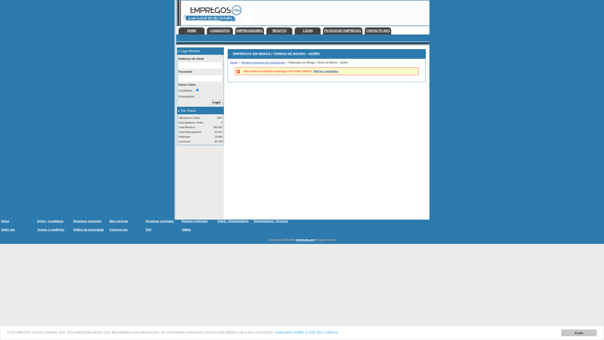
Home (191, 31)
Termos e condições (50, 229)
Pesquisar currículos (160, 221)
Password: (185, 71)
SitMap (186, 229)
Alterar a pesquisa (325, 71)
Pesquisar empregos (87, 221)
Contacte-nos (378, 31)
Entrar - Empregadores (233, 221)
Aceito (579, 333)
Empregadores (249, 31)
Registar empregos (195, 221)
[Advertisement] (343, 11)
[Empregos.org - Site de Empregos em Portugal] (212, 22)
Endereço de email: (191, 58)
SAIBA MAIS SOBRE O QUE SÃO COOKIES (306, 332)
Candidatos (220, 31)
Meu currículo (118, 221)
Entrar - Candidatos (50, 221)
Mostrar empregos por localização (263, 62)
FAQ (148, 229)
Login (308, 31)
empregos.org (305, 240)
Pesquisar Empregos (342, 31)
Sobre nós (8, 229)
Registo (279, 31)
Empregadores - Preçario (271, 221)
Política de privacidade (88, 229)
